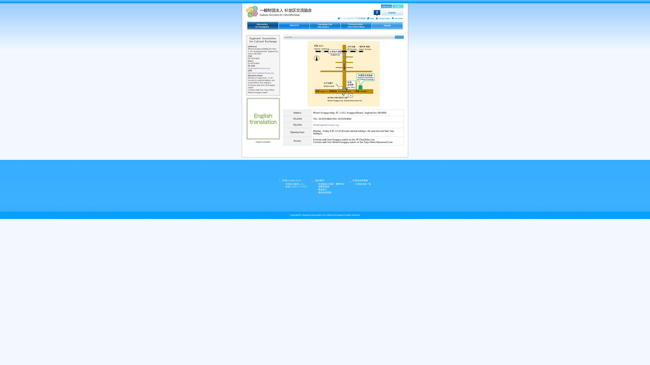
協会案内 (319, 180)
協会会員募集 (324, 192)
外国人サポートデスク (296, 186)
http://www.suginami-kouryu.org (261, 73)
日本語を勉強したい (295, 184)
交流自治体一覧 (363, 184)
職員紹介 (322, 189)
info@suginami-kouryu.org (259, 68)
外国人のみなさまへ (292, 180)
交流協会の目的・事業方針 (331, 184)
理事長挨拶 (323, 186)
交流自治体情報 (360, 180)
